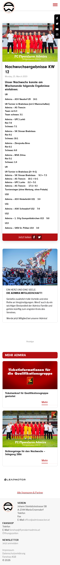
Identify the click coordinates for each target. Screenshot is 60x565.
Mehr (45, 402)
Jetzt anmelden (10, 543)
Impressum (8, 550)
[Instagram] (57, 34)
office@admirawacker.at (37, 519)
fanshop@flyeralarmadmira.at (24, 529)
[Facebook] (57, 18)
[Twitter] (57, 24)
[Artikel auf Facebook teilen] (34, 237)
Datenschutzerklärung (13, 553)
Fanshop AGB (9, 556)
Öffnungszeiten (10, 533)
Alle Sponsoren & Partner (30, 492)
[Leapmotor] (14, 479)
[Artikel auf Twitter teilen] (39, 237)
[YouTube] (57, 29)
